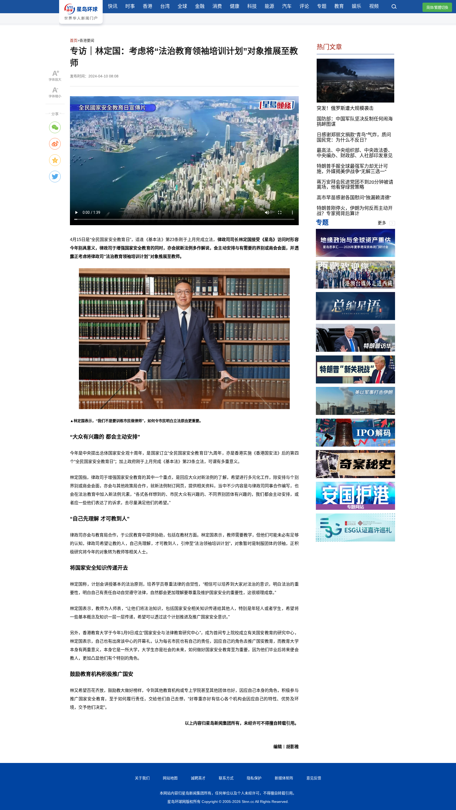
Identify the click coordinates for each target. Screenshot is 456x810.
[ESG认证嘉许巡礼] (355, 540)
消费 (217, 6)
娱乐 (356, 6)
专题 (321, 6)
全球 (182, 6)
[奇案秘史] (355, 476)
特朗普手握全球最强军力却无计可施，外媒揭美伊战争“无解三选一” (352, 169)
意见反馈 (313, 778)
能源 (269, 6)
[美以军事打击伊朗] (355, 413)
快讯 (112, 6)
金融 (200, 6)
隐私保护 (254, 778)
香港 (147, 6)
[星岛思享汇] (355, 255)
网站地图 (170, 778)
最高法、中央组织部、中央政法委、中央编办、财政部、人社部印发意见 (355, 153)
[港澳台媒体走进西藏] (355, 287)
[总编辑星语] (355, 318)
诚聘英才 (198, 778)
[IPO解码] (355, 445)
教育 (339, 6)
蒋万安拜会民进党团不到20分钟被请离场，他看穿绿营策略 (355, 184)
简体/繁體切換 (437, 8)
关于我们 (142, 778)
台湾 (165, 6)
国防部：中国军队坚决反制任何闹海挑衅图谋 (355, 121)
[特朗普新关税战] (355, 382)
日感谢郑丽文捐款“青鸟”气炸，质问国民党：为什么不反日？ (354, 137)
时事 (130, 6)
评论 (304, 6)
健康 (234, 6)
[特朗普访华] (355, 350)
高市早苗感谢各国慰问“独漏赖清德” (354, 197)
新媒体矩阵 (284, 778)
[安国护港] (355, 508)
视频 (374, 6)
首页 (73, 40)
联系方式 (226, 778)
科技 (252, 6)
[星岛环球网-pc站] (81, 25)
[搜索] (394, 7)
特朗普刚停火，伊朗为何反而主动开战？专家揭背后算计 (355, 211)
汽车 (287, 6)
